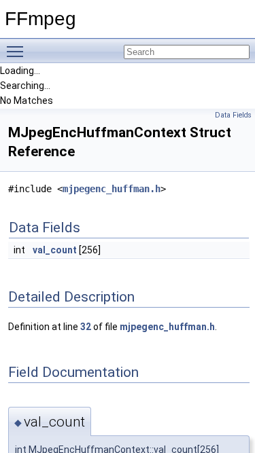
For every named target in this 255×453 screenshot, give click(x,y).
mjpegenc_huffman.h (111, 188)
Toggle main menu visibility (17, 51)
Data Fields (233, 115)
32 (85, 326)
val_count (55, 249)
